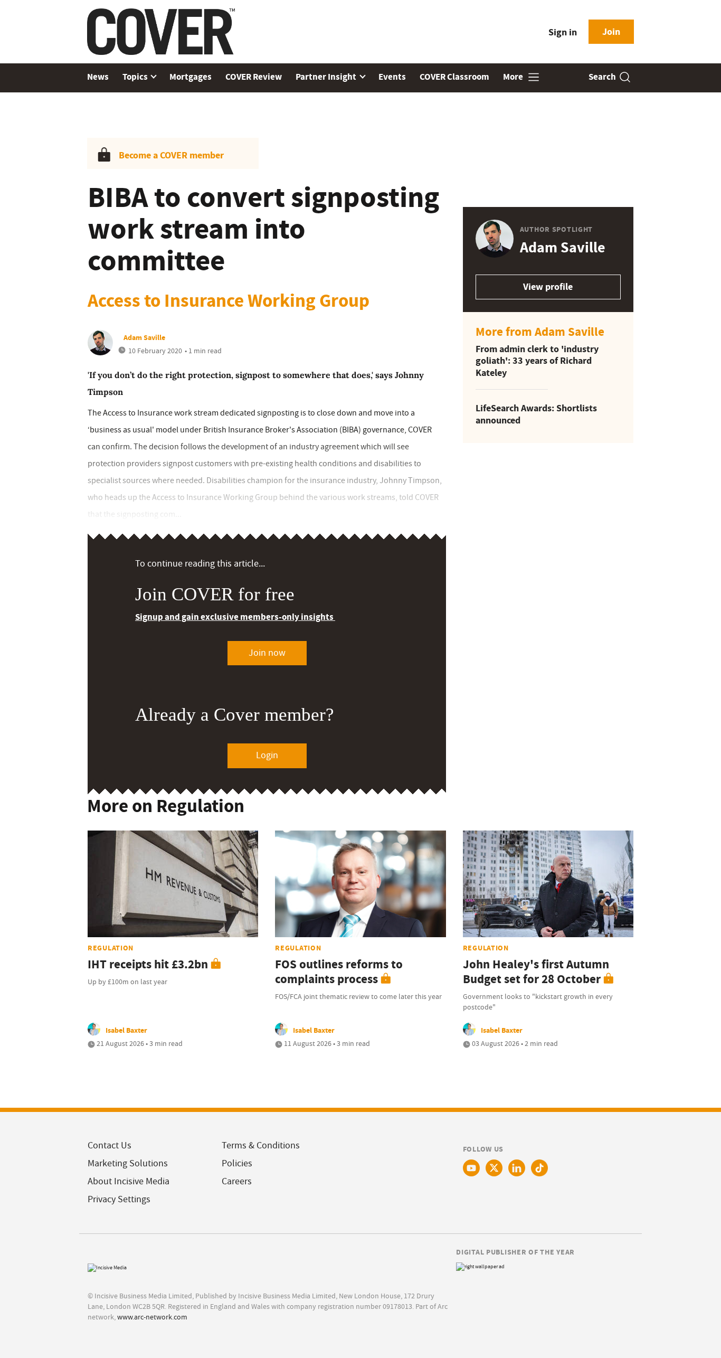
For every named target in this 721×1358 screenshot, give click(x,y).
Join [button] (611, 31)
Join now (267, 653)
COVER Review (253, 77)
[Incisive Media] (107, 1266)
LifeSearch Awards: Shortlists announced (536, 414)
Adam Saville (144, 337)
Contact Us (109, 1145)
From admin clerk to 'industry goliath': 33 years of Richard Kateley (537, 361)
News (98, 77)
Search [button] (602, 77)
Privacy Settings (119, 1199)
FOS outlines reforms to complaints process (339, 971)
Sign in (562, 32)
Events (392, 77)
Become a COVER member (171, 155)
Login (267, 755)
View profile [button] (548, 286)
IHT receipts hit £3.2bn (148, 964)
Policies (237, 1163)
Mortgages (190, 77)
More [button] (514, 77)
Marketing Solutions (128, 1163)
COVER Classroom (454, 77)
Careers (237, 1181)
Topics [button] (135, 77)
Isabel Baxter (126, 1030)
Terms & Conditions (261, 1145)
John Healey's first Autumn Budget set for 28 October (536, 971)
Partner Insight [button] (327, 77)
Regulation (111, 947)
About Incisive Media (128, 1181)
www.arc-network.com (152, 1317)
